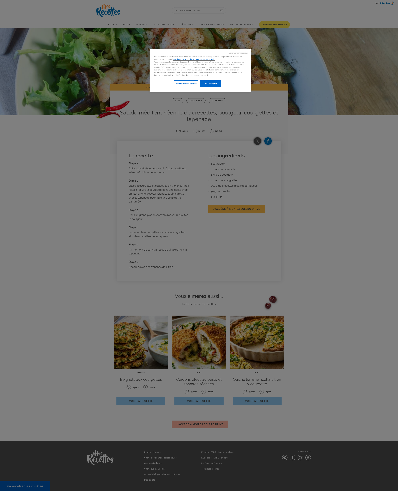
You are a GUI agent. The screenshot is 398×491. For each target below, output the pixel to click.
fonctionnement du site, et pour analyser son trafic (194, 59)
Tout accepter (210, 83)
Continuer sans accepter (238, 53)
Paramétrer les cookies (186, 83)
